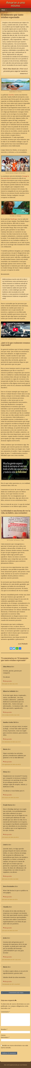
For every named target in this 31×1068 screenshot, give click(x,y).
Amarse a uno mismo (15, 4)
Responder (8, 681)
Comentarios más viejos (16, 992)
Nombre (4, 1029)
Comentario (5, 1012)
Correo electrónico (5, 1036)
